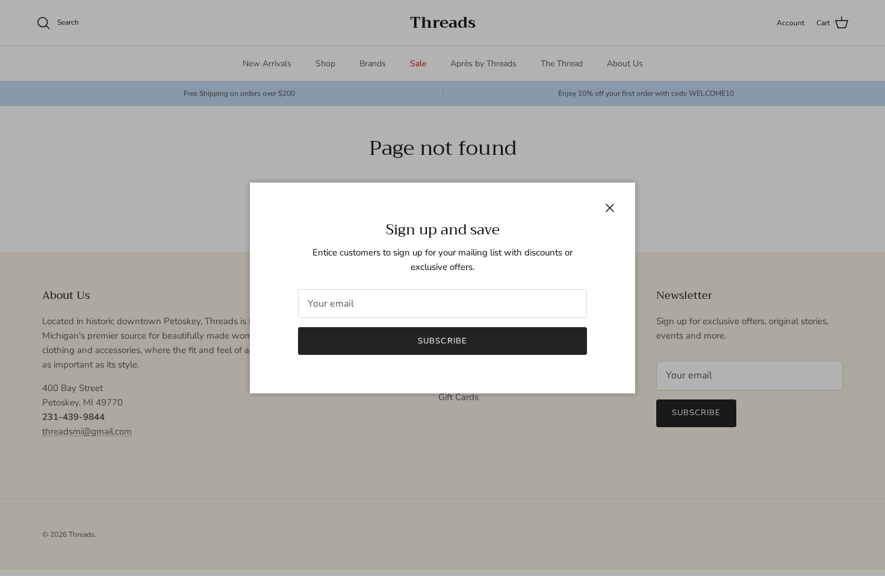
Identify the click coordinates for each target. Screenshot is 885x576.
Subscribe (442, 341)
